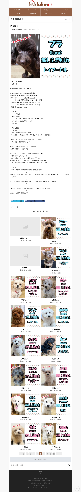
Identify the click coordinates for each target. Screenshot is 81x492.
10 (54, 454)
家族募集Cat (33, 13)
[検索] (69, 465)
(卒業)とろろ (56, 388)
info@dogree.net (29, 98)
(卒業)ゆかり (25, 359)
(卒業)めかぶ (25, 300)
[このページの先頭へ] (77, 488)
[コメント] (66, 19)
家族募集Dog (48, 13)
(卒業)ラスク (25, 329)
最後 (60, 453)
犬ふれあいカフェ (48, 9)
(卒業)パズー (56, 241)
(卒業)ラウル (56, 270)
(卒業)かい (25, 417)
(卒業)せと (25, 447)
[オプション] (69, 19)
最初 (20, 453)
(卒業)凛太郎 (56, 417)
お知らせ (44, 478)
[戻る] (11, 19)
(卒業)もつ (55, 359)
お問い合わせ (64, 13)
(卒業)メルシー (25, 238)
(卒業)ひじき (25, 388)
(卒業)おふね (56, 447)
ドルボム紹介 (17, 9)
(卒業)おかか (56, 329)
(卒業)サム (25, 267)
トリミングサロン (16, 13)
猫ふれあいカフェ (32, 9)
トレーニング (64, 9)
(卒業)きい (55, 300)
